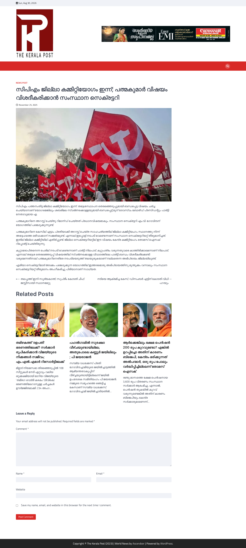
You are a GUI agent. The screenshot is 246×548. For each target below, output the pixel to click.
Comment (22, 429)
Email (100, 473)
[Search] (227, 66)
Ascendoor (138, 543)
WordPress (166, 543)
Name (20, 473)
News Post (21, 83)
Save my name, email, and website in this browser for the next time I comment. (66, 505)
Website (20, 489)
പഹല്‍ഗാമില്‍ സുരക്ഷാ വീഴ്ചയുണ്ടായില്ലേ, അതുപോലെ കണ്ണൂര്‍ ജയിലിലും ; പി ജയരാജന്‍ (92, 350)
